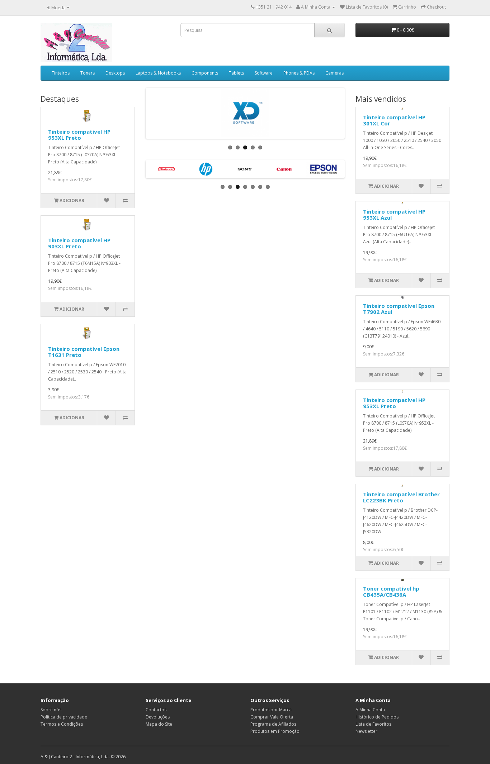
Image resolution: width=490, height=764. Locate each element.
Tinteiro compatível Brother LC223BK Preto (401, 497)
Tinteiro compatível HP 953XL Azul (394, 214)
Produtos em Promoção (275, 731)
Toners (87, 73)
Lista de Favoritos (373, 724)
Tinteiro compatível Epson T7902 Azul (398, 308)
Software (264, 73)
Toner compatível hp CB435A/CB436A (391, 591)
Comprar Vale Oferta (271, 717)
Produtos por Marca (271, 710)
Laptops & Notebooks (158, 73)
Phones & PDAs (299, 73)
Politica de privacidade (64, 717)
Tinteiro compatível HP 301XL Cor (394, 120)
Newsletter (366, 731)
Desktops (115, 73)
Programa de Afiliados (273, 724)
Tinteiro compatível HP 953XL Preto (79, 134)
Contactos (156, 710)
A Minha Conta (370, 710)
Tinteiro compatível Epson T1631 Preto (83, 351)
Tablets (236, 73)
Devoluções (158, 717)
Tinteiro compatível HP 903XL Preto (79, 243)
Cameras (334, 73)
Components (205, 73)
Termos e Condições (62, 724)
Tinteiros (61, 73)
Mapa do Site (159, 724)
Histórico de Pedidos (377, 717)
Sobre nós (51, 710)
